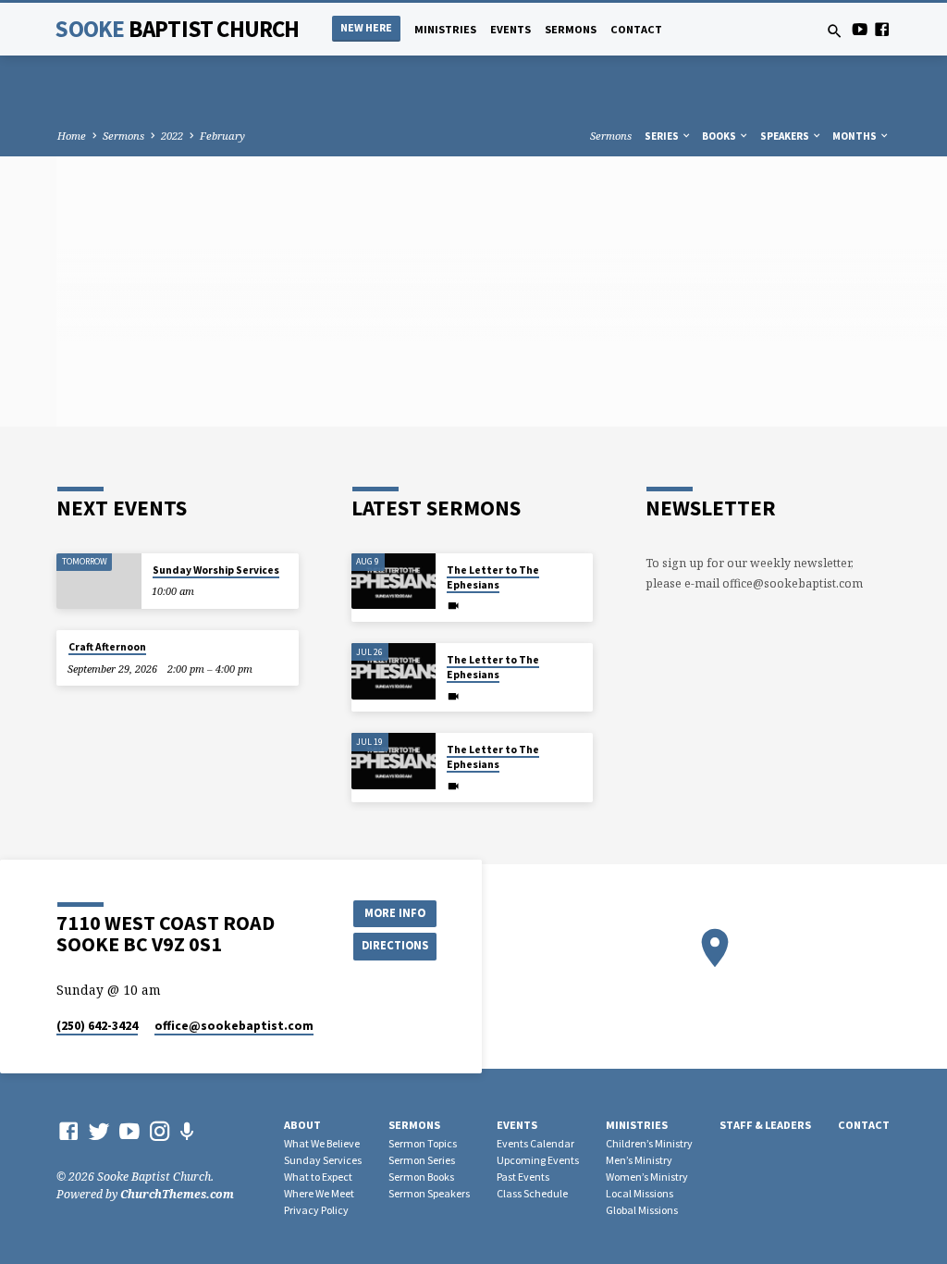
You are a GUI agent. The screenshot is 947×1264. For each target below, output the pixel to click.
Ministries (445, 29)
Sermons (570, 29)
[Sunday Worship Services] (98, 581)
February (222, 136)
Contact (636, 29)
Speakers (785, 136)
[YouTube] (859, 29)
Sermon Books (421, 1176)
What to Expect (318, 1176)
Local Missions (639, 1193)
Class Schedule (532, 1193)
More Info (394, 913)
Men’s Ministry (639, 1160)
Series (663, 136)
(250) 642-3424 (97, 1026)
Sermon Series (421, 1160)
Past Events (523, 1176)
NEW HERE (366, 27)
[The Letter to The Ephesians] (393, 581)
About (302, 1125)
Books (720, 136)
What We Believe (322, 1143)
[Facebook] (882, 29)
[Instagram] (160, 1130)
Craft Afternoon (107, 646)
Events (510, 29)
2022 (172, 136)
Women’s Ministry (647, 1176)
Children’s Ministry (649, 1143)
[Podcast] (187, 1131)
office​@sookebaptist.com (234, 1026)
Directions (395, 945)
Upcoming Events (538, 1160)
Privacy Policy (316, 1210)
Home (71, 136)
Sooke (177, 28)
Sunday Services (323, 1160)
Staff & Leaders (765, 1125)
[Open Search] (834, 31)
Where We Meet (319, 1193)
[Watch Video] (453, 605)
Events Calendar (535, 1143)
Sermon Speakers (429, 1193)
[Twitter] (99, 1130)
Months (855, 136)
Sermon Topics (422, 1143)
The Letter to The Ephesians (493, 577)
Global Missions (642, 1210)
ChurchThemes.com (177, 1194)
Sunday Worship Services (216, 570)
